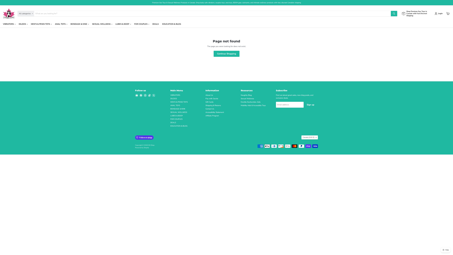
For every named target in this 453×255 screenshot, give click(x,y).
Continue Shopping (226, 53)
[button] (439, 13)
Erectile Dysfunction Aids (250, 102)
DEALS (155, 24)
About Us (209, 95)
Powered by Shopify (142, 148)
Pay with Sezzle (212, 98)
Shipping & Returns (213, 105)
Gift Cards (209, 102)
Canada (308, 137)
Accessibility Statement (215, 112)
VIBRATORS (8, 24)
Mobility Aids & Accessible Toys (253, 105)
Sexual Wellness (247, 98)
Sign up (310, 104)
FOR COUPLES (141, 24)
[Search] (394, 13)
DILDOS (22, 24)
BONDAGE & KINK (79, 24)
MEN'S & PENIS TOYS (40, 24)
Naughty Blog (246, 95)
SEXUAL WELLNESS (101, 24)
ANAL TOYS (60, 24)
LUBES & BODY (122, 24)
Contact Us (210, 109)
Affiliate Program (212, 116)
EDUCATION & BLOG (171, 24)
